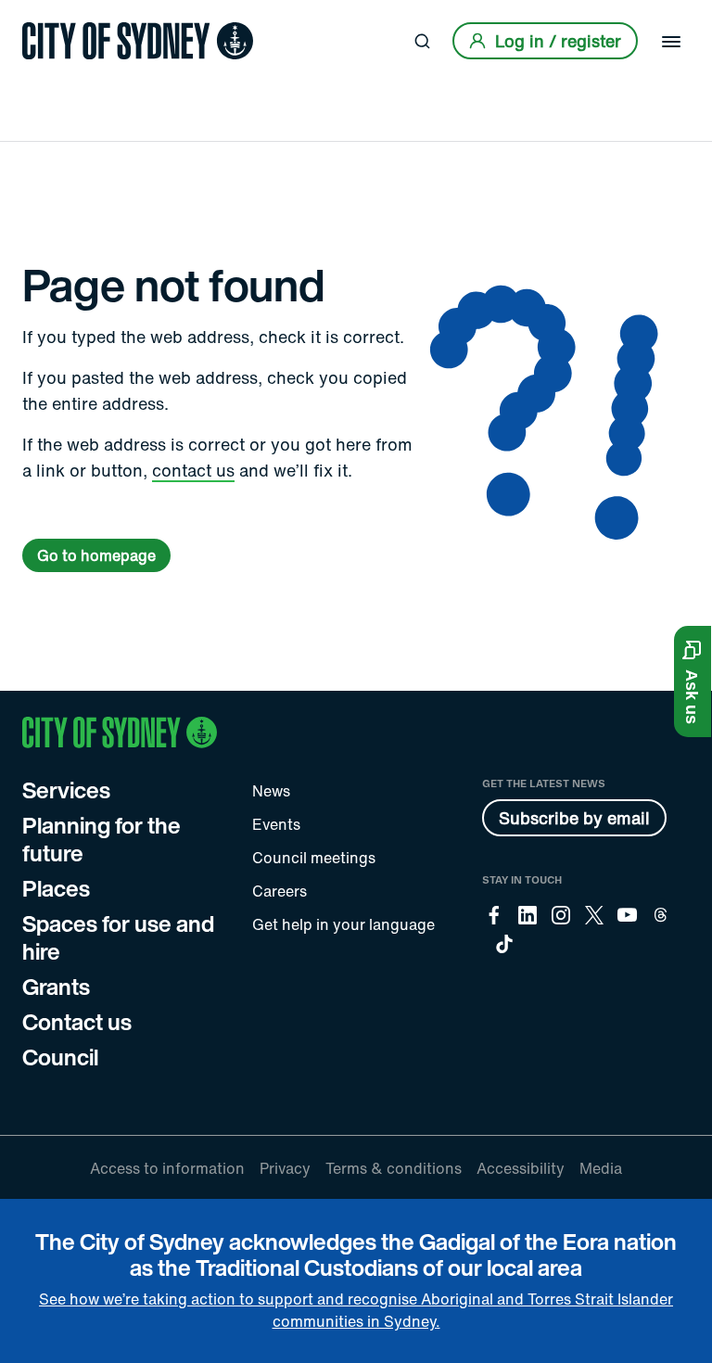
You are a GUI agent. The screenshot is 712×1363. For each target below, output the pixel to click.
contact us (193, 470)
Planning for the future (101, 839)
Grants (56, 986)
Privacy (285, 1168)
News (271, 791)
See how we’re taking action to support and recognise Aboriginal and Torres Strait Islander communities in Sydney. (356, 1310)
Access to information (167, 1168)
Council (60, 1057)
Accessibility (521, 1168)
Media (600, 1168)
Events (276, 824)
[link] (137, 40)
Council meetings (313, 858)
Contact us (77, 1021)
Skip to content (47, 16)
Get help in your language (343, 924)
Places (56, 888)
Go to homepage (96, 555)
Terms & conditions (393, 1168)
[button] (692, 681)
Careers (279, 891)
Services (66, 790)
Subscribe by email (574, 818)
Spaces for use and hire (118, 937)
